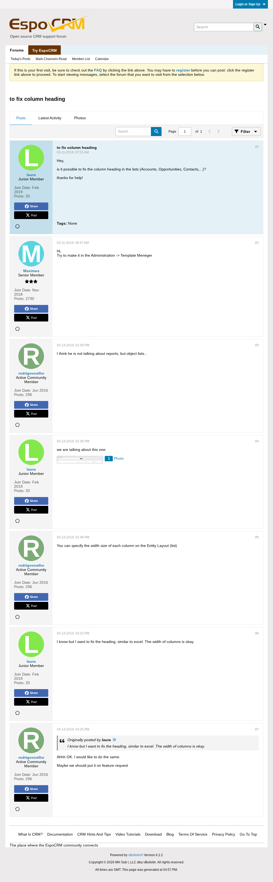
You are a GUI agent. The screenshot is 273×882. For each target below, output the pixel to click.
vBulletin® (135, 855)
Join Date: (22, 187)
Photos (80, 118)
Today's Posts (20, 59)
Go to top (248, 834)
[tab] (21, 118)
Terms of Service (192, 834)
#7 (257, 729)
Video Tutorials (127, 834)
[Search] (258, 27)
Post (34, 215)
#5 (257, 537)
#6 (257, 633)
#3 (257, 345)
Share (34, 206)
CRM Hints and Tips (94, 834)
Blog (170, 834)
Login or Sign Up (247, 4)
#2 (257, 243)
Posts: (19, 196)
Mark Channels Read (51, 59)
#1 (257, 147)
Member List (81, 59)
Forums (17, 50)
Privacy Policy (223, 834)
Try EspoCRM (44, 50)
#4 (257, 441)
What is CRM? (30, 834)
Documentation (60, 834)
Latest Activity (49, 118)
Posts (21, 118)
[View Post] (114, 740)
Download (153, 834)
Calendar (102, 59)
